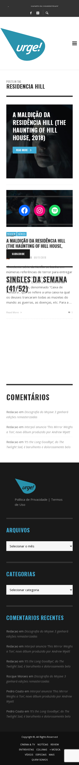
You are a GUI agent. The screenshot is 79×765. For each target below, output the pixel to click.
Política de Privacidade (31, 499)
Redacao (12, 412)
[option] (39, 141)
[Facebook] (31, 12)
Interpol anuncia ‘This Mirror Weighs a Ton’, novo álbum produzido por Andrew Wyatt (39, 696)
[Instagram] (38, 12)
